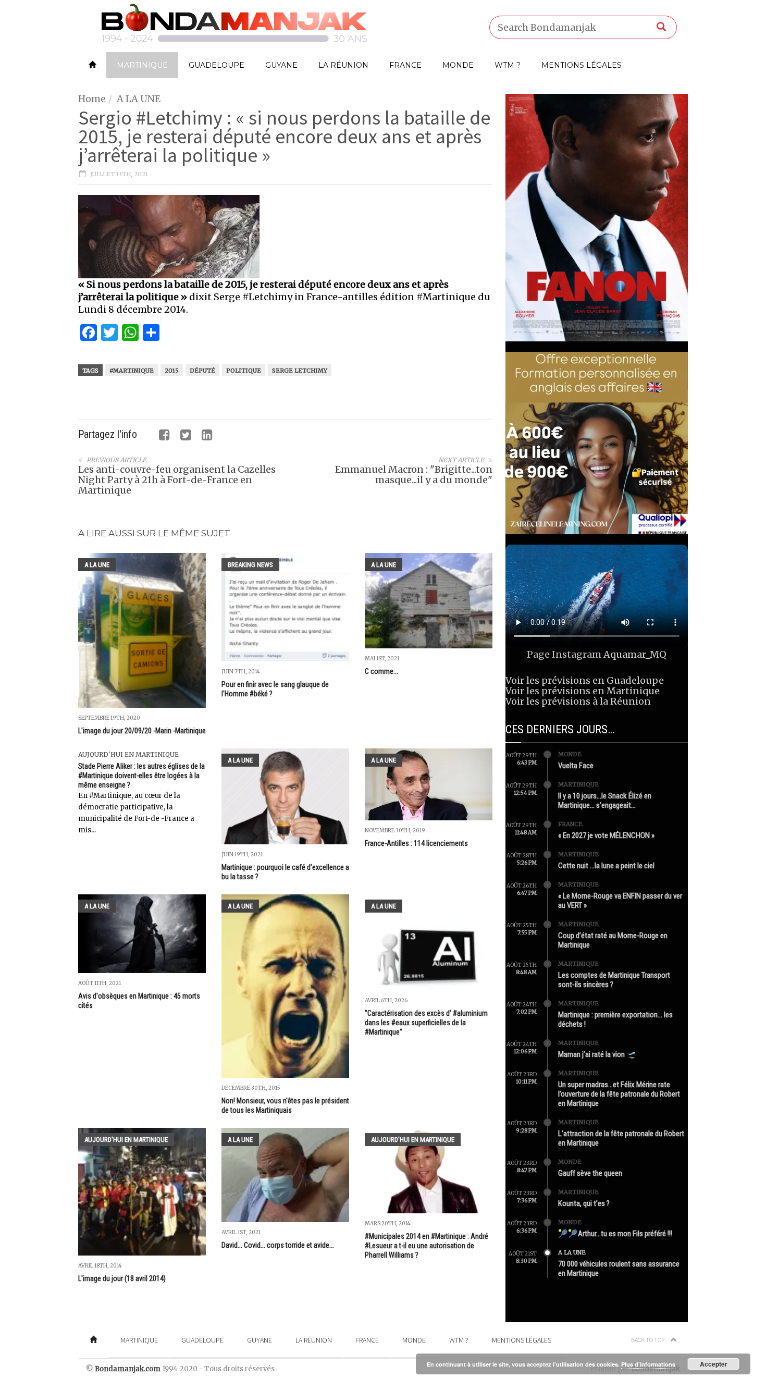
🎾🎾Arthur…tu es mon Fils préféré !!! (615, 1233)
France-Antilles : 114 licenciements (416, 843)
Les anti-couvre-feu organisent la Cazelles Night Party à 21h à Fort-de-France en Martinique (177, 479)
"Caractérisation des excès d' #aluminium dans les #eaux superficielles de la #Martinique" (426, 1022)
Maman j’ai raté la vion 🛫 (597, 1054)
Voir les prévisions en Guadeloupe (584, 680)
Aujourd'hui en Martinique (128, 754)
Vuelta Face (576, 765)
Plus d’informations (648, 1364)
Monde (458, 65)
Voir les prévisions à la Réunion (578, 701)
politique (243, 370)
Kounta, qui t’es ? (584, 1203)
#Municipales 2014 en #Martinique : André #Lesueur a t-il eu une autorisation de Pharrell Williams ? (426, 1245)
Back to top (648, 1340)
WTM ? (508, 65)
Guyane (281, 65)
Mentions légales (581, 65)
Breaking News (250, 565)
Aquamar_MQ (634, 654)
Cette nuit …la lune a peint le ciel (606, 865)
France (405, 65)
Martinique (142, 65)
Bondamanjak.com (127, 1368)
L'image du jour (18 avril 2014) (122, 1278)
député (202, 370)
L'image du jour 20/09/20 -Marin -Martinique (142, 731)
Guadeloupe (216, 65)
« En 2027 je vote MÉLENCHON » (606, 835)
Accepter (713, 1364)
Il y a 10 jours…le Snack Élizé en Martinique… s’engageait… (604, 800)
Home (92, 99)
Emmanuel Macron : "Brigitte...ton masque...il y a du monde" (413, 474)
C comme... (381, 671)
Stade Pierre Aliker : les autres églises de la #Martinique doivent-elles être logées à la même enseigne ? (141, 775)
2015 (172, 370)
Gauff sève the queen (590, 1173)
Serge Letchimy (299, 370)
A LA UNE (138, 99)
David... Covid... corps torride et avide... (277, 1245)
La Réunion (343, 65)
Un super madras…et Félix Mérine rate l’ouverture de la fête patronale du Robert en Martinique (619, 1094)
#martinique (131, 370)
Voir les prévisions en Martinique (582, 691)
